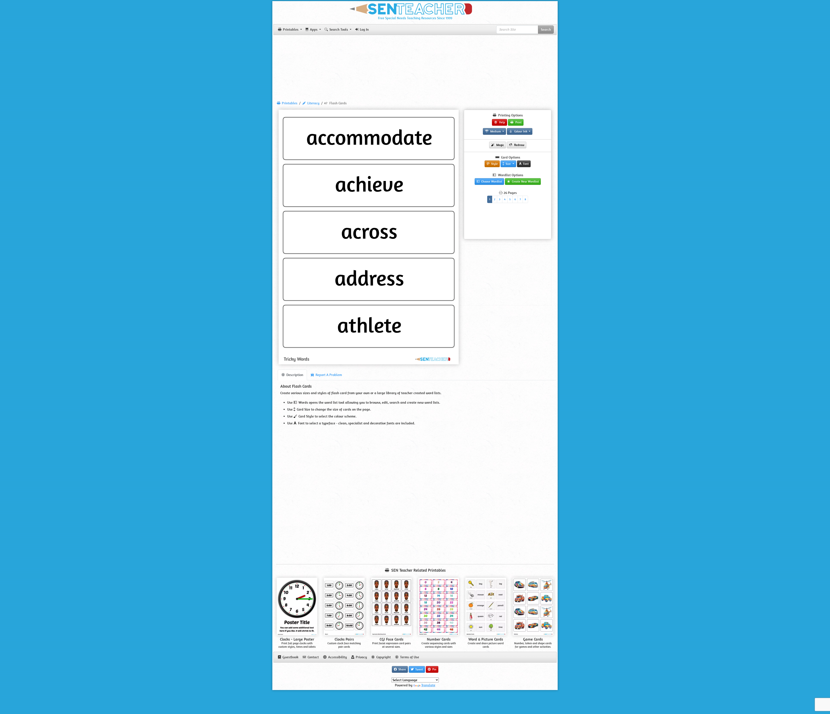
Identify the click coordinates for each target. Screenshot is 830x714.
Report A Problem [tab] (328, 375)
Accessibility (337, 657)
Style (494, 163)
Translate (428, 685)
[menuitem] (287, 103)
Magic (499, 145)
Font (525, 163)
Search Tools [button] (339, 29)
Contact (313, 657)
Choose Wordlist (491, 181)
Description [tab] (294, 375)
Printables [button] (290, 29)
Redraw (518, 145)
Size (508, 163)
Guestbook (290, 657)
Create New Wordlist (525, 181)
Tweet (418, 669)
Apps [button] (313, 29)
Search (546, 29)
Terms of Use (409, 657)
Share (401, 669)
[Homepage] (415, 8)
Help (501, 122)
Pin (433, 669)
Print (518, 122)
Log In (364, 29)
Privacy (361, 657)
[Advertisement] (415, 66)
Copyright (383, 657)
